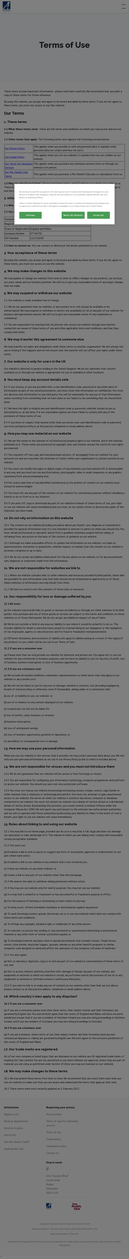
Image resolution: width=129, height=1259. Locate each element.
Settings (30, 215)
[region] (64, 204)
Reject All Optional (73, 215)
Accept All (98, 215)
